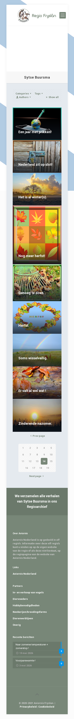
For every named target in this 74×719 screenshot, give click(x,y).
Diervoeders (20, 599)
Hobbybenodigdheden (26, 605)
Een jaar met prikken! (34, 132)
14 (44, 461)
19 (47, 467)
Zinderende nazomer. (35, 423)
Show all (53, 97)
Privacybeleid (28, 706)
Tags (37, 93)
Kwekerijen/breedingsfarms (30, 611)
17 (33, 467)
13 (37, 461)
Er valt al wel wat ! (32, 391)
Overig (17, 624)
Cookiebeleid (46, 706)
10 (51, 454)
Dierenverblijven (23, 618)
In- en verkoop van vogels (28, 592)
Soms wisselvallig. (32, 358)
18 (40, 467)
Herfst (23, 325)
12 (30, 461)
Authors (23, 97)
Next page (35, 476)
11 (23, 461)
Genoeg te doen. (31, 293)
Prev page (39, 435)
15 (51, 461)
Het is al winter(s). (32, 197)
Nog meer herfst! (31, 256)
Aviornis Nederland (24, 573)
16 (26, 467)
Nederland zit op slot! (35, 164)
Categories (22, 93)
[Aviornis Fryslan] (37, 15)
